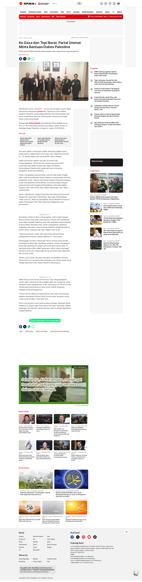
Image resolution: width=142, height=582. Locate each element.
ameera (23, 12)
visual (107, 12)
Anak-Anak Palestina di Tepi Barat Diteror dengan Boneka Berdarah (44, 140)
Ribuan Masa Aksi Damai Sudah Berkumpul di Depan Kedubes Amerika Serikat (26, 141)
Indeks (119, 12)
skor (45, 12)
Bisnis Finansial (88, 12)
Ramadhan (36, 550)
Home (20, 38)
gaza (21, 331)
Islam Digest (51, 539)
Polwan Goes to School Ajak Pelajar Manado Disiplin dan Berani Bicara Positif (107, 116)
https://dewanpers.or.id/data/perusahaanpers (34, 572)
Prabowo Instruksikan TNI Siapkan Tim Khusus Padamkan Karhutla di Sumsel (106, 90)
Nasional (23, 16)
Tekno (35, 544)
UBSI (52, 16)
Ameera (21, 536)
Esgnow (21, 547)
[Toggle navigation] (21, 3)
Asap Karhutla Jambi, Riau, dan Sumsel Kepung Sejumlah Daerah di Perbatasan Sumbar (107, 99)
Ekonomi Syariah (35, 12)
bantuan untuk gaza (41, 331)
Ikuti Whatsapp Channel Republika (46, 321)
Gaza (40, 111)
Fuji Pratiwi (25, 55)
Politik (30, 38)
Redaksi (35, 559)
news (69, 12)
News (25, 38)
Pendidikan (30, 16)
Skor (48, 536)
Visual (35, 547)
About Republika (24, 559)
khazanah (54, 12)
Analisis (35, 542)
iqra (62, 12)
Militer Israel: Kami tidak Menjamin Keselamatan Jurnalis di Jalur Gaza (61, 140)
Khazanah (22, 539)
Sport (38, 16)
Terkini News (95, 171)
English (49, 547)
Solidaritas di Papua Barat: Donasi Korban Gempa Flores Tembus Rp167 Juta (106, 107)
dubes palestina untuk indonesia (59, 331)
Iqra (34, 539)
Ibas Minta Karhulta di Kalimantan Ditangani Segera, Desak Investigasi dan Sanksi (107, 124)
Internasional (45, 16)
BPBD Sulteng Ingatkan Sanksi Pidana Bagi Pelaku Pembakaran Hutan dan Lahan (106, 74)
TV (113, 12)
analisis (76, 12)
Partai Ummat (34, 123)
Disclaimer (22, 561)
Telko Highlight (61, 16)
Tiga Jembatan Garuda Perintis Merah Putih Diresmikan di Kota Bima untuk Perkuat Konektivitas (108, 82)
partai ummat (29, 331)
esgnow (99, 12)
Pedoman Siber (52, 559)
